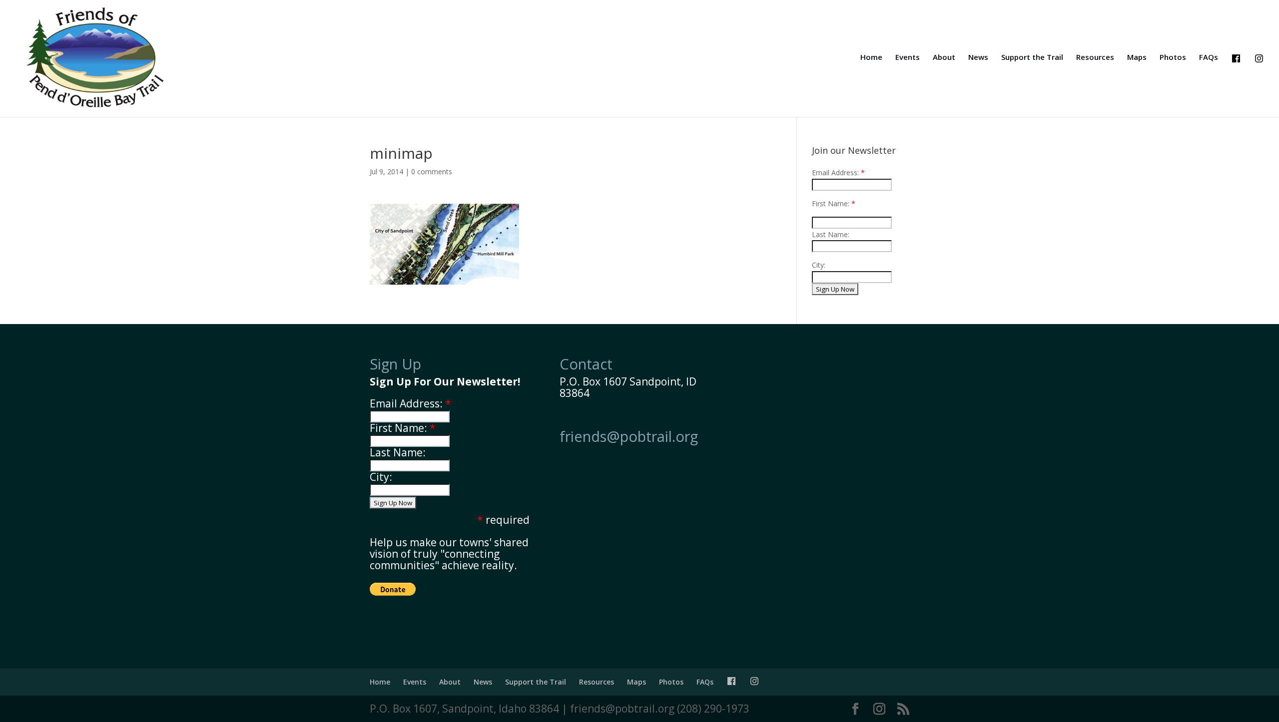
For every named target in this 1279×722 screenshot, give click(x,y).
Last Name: (830, 234)
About (944, 57)
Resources (1095, 57)
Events (907, 57)
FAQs (1208, 57)
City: (381, 477)
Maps (1137, 57)
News (978, 57)
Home (871, 57)
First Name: (830, 203)
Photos (1173, 57)
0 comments (431, 171)
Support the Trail (1032, 57)
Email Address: (835, 172)
